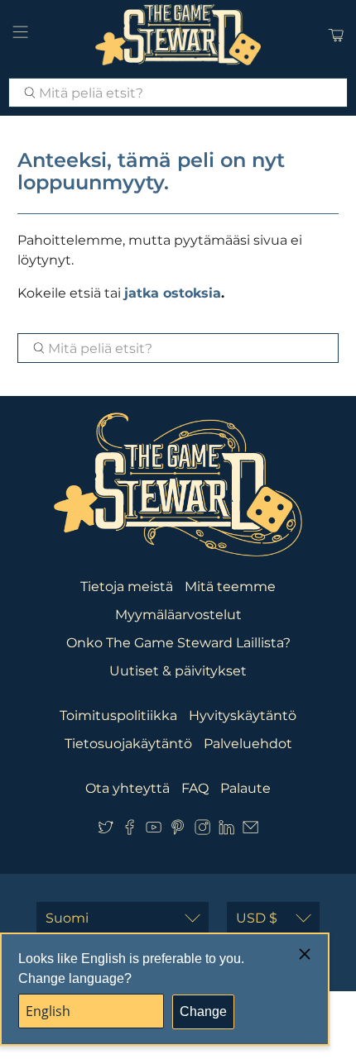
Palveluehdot (248, 743)
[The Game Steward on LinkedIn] (226, 830)
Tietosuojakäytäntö (128, 743)
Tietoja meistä (126, 586)
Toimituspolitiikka (118, 715)
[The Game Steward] (178, 34)
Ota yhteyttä (127, 788)
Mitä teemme (230, 586)
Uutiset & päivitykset (178, 671)
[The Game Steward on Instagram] (202, 830)
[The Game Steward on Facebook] (129, 830)
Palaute (245, 788)
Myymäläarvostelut (178, 615)
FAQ (195, 788)
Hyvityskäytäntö (242, 715)
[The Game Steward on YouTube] (153, 830)
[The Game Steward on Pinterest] (177, 830)
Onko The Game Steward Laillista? (178, 643)
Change (203, 1011)
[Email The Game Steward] (250, 830)
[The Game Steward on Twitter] (105, 830)
